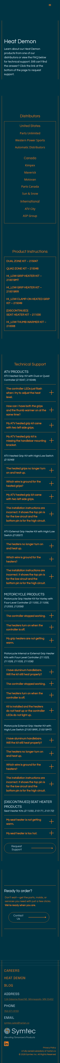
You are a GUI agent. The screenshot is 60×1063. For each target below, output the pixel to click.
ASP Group (30, 216)
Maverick (30, 172)
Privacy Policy (49, 1047)
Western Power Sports (30, 140)
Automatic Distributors (30, 147)
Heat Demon (14, 978)
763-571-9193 (11, 1011)
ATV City (30, 209)
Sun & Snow (30, 193)
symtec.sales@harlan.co (16, 1022)
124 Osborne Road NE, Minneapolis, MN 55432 (28, 999)
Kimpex (30, 165)
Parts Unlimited (30, 133)
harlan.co (51, 1051)
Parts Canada (30, 186)
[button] (51, 4)
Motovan (30, 179)
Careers (12, 970)
